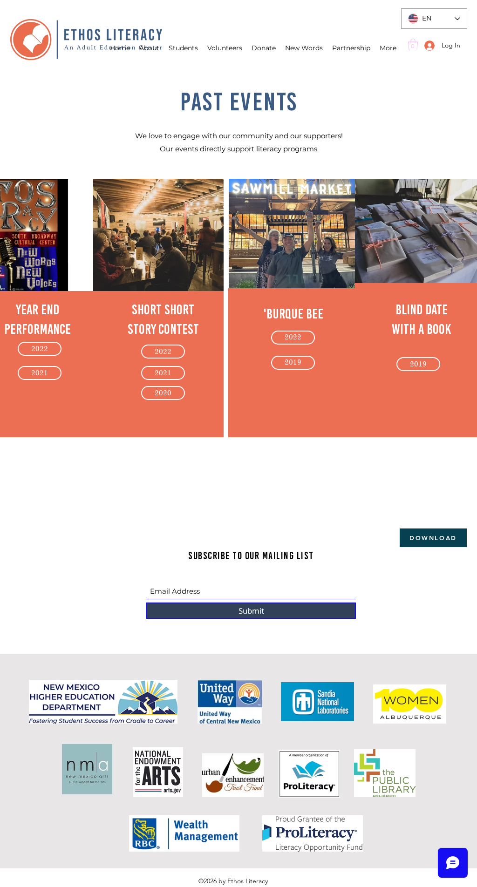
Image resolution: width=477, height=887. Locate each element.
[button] (413, 44)
